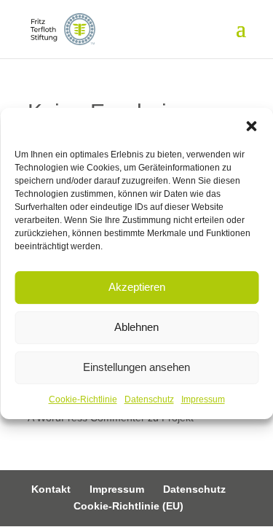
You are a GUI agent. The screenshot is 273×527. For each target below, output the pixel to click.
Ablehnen (136, 327)
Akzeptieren (136, 287)
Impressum (203, 399)
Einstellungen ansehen (136, 367)
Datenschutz (149, 399)
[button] (251, 126)
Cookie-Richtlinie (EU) (128, 506)
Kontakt (51, 489)
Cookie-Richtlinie (83, 399)
